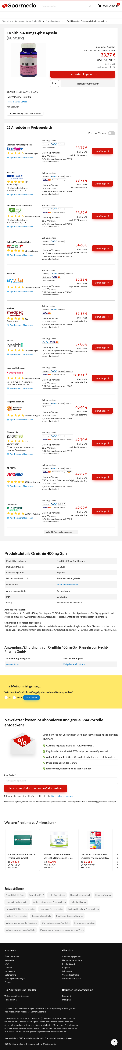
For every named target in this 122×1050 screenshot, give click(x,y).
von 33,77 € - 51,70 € (22, 91)
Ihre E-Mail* (10, 775)
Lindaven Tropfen (103, 895)
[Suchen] (89, 6)
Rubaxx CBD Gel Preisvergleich (20, 909)
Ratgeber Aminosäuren (74, 664)
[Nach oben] (114, 1042)
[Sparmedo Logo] (19, 6)
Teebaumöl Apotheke (41, 916)
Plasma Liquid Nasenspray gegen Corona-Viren (62, 930)
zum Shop (100, 151)
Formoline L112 (36, 895)
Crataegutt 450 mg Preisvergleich (83, 909)
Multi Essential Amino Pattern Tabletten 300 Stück (59, 854)
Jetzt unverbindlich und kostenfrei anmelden (35, 788)
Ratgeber (66, 967)
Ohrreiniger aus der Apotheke (55, 923)
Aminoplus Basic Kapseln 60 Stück (22, 854)
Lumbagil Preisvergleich (17, 902)
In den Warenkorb (88, 83)
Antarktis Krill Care (15, 895)
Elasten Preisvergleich (80, 895)
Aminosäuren (12, 664)
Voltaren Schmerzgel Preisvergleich (49, 902)
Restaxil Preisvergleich (16, 916)
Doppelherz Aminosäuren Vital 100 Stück (95, 854)
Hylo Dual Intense (57, 895)
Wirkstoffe (67, 971)
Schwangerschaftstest (84, 923)
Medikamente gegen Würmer (69, 916)
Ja (10, 697)
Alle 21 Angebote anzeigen (59, 532)
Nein (19, 697)
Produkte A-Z (68, 964)
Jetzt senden (31, 697)
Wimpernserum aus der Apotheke (21, 923)
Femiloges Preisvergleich (51, 909)
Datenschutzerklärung (62, 796)
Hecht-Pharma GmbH (17, 101)
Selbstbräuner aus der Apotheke (20, 930)
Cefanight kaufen (78, 902)
